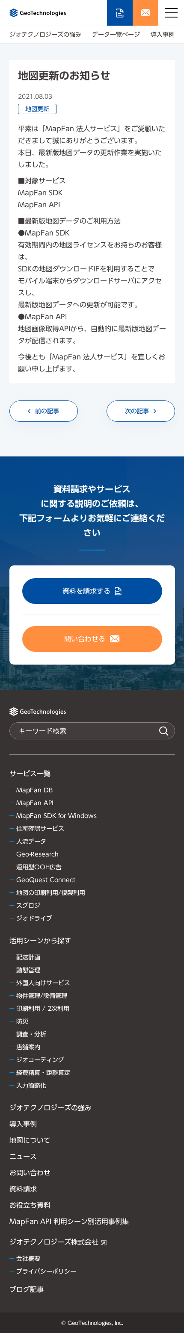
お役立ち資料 (29, 1205)
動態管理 (28, 970)
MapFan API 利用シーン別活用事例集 (69, 1221)
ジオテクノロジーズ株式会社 (53, 1242)
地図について (29, 1140)
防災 (22, 1021)
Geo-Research (37, 854)
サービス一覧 (29, 773)
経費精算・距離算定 (43, 1073)
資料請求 (23, 1189)
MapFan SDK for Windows (56, 816)
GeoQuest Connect (45, 880)
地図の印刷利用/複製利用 (50, 893)
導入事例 (163, 35)
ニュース (23, 1156)
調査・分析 (31, 1034)
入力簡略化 (31, 1086)
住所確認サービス (40, 829)
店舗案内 (28, 1047)
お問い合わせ (29, 1172)
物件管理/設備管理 (41, 996)
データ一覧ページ (116, 35)
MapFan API (34, 803)
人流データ (31, 842)
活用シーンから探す (40, 940)
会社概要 (28, 1259)
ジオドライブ (34, 918)
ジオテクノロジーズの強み (45, 35)
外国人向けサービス (43, 983)
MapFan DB (34, 790)
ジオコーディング (40, 1060)
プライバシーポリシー (46, 1271)
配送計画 (28, 957)
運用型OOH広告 (39, 867)
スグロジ (28, 906)
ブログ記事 (26, 1289)
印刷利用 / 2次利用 (42, 1009)
